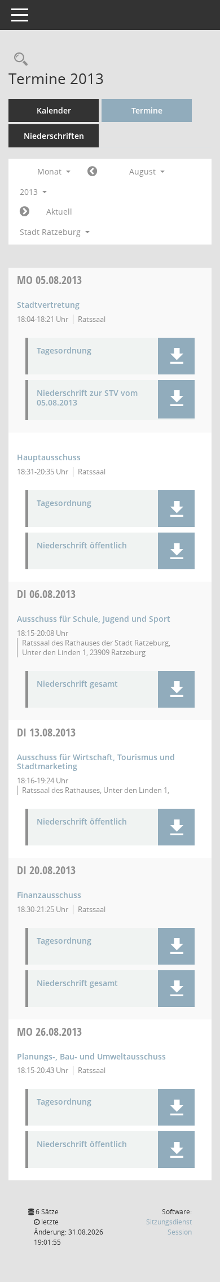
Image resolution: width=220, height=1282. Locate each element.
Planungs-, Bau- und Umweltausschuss (91, 1056)
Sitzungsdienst (169, 1227)
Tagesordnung (64, 351)
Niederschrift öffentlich (82, 546)
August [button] (143, 171)
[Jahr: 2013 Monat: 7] (92, 172)
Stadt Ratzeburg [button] (51, 231)
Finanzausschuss (49, 894)
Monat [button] (50, 171)
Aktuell (59, 211)
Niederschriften (54, 135)
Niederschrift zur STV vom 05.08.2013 (87, 398)
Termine (146, 110)
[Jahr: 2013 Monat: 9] (24, 212)
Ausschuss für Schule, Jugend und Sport (93, 618)
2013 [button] (30, 191)
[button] (176, 356)
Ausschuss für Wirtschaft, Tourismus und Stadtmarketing (96, 762)
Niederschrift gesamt (77, 684)
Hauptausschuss (49, 457)
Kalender (54, 110)
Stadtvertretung (48, 304)
